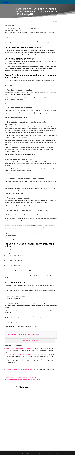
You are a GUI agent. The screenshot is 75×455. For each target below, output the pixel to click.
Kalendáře (28, 2)
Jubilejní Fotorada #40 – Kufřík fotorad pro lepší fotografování (20, 354)
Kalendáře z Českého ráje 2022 (23, 453)
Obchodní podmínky (38, 453)
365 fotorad (43, 2)
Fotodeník (58, 2)
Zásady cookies (59, 453)
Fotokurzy (51, 2)
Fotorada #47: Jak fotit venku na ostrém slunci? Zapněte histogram (21, 365)
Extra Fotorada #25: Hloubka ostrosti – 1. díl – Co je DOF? (19, 348)
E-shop (17, 2)
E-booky (22, 2)
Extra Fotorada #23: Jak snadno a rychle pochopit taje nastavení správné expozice (25, 359)
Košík (70, 2)
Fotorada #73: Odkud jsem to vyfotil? (17, 396)
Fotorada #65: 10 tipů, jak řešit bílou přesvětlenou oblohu (19, 369)
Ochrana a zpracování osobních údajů (49, 453)
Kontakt (64, 2)
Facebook (35, 326)
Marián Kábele (12, 21)
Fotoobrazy (35, 2)
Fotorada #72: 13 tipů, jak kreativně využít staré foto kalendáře (25, 427)
